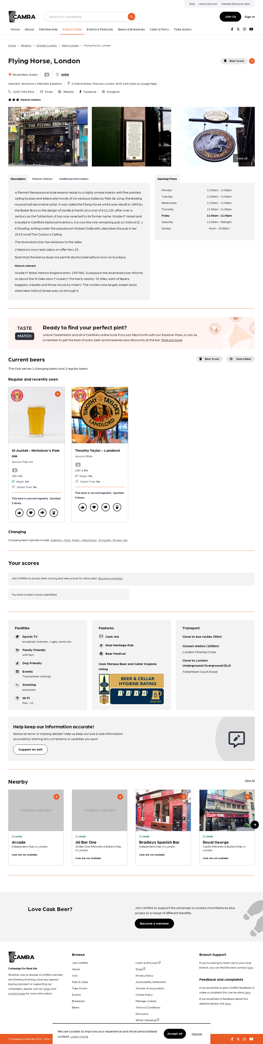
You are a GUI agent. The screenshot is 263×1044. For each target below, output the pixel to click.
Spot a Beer (243, 358)
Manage (197, 1033)
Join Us (230, 16)
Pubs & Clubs (80, 981)
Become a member (110, 578)
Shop (192, 3)
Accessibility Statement (151, 981)
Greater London (46, 45)
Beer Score (237, 60)
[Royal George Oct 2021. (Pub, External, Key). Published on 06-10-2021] (227, 827)
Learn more (79, 1036)
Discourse (142, 1013)
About (76, 969)
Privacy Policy (144, 975)
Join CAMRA (80, 962)
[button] (255, 825)
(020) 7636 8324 (23, 91)
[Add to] (252, 61)
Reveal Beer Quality (25, 74)
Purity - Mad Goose (84, 540)
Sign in (250, 16)
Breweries (78, 1000)
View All (250, 780)
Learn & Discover (208, 3)
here (250, 967)
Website (68, 91)
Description (18, 178)
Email (48, 91)
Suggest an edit (30, 749)
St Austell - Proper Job (112, 540)
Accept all (174, 1034)
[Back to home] (22, 16)
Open (65, 74)
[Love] (31, 513)
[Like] (19, 513)
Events (76, 994)
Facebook (90, 91)
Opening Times (167, 178)
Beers (76, 1007)
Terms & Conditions (148, 1007)
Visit (74, 975)
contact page (16, 993)
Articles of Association (150, 988)
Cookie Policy (144, 994)
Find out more (171, 340)
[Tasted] (54, 513)
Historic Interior (42, 178)
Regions (26, 45)
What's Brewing (146, 1020)
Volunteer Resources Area (235, 3)
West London (70, 45)
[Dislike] (42, 513)
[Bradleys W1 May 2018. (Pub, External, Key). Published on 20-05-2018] (163, 827)
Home (12, 45)
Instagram (113, 91)
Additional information (74, 178)
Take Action (79, 988)
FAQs (47, 988)
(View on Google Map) (143, 83)
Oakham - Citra (61, 540)
